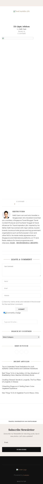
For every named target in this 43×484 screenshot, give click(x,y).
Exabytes (26, 475)
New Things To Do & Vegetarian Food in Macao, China (20, 393)
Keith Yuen (22, 29)
